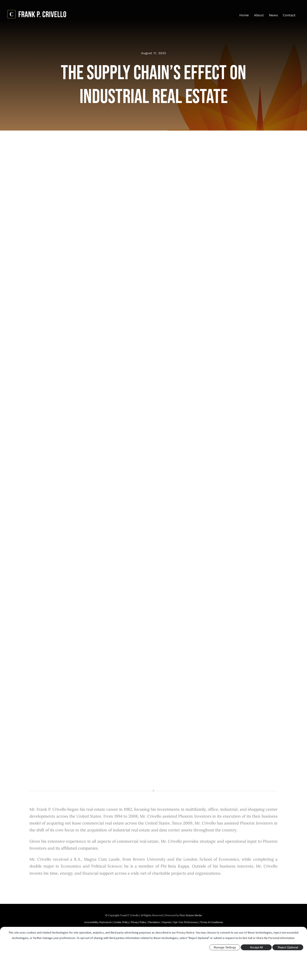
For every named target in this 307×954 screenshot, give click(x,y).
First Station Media (191, 915)
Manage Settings (225, 947)
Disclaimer (154, 922)
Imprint (166, 922)
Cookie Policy (121, 922)
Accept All (256, 947)
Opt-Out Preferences (185, 922)
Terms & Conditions (211, 922)
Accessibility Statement (98, 922)
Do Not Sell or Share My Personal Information (266, 938)
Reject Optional (288, 947)
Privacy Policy (138, 922)
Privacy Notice (185, 932)
